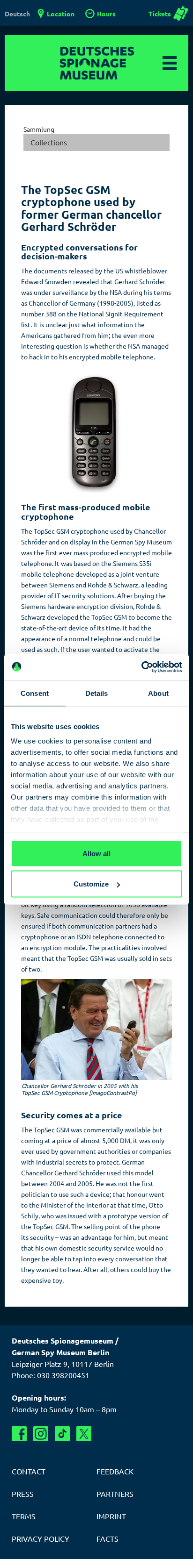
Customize (91, 884)
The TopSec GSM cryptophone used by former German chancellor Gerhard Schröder (91, 208)
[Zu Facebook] (19, 1433)
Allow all (96, 853)
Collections (48, 142)
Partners (115, 1493)
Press (23, 1493)
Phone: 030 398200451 (50, 1375)
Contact (28, 1471)
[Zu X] (83, 1433)
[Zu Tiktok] (62, 1433)
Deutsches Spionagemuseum (96, 63)
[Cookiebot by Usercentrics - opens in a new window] (141, 667)
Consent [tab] (35, 693)
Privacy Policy (40, 1538)
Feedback (115, 1471)
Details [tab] (96, 693)
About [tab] (158, 693)
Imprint (111, 1516)
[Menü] (170, 63)
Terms (24, 1516)
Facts (107, 1538)
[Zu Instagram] (40, 1433)
